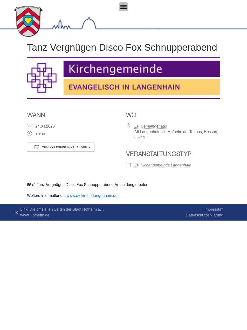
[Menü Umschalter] (123, 6)
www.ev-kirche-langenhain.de (92, 196)
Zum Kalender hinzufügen (64, 147)
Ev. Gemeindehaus (150, 126)
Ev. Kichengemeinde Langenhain (162, 165)
